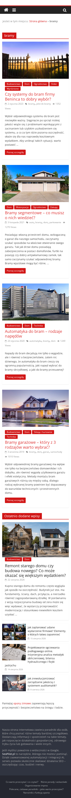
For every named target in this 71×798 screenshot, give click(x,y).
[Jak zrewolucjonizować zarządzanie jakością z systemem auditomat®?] (14, 677)
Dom (27, 83)
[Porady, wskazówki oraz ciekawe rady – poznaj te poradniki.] (6, 10)
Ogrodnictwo (40, 83)
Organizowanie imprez (36, 785)
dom (45, 222)
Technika (38, 325)
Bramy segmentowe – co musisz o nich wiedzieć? (34, 215)
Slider (54, 83)
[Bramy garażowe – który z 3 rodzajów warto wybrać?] (35, 392)
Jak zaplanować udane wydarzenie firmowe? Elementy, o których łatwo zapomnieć (47, 631)
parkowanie (55, 222)
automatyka (35, 340)
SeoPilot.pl (8, 754)
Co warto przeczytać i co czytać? (22, 781)
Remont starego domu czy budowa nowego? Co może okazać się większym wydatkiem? (35, 570)
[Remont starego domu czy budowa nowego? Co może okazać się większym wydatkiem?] (35, 524)
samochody (56, 451)
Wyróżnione (13, 88)
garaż (46, 451)
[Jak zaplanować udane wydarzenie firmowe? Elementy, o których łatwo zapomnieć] (14, 625)
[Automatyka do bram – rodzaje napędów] (35, 286)
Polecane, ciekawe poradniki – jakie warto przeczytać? (36, 789)
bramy (31, 103)
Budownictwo (13, 83)
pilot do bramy (43, 103)
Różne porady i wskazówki (54, 781)
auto (31, 222)
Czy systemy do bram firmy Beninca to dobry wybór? (30, 96)
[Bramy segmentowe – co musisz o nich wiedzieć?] (35, 167)
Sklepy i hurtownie (43, 432)
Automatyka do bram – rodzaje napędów (33, 333)
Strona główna (38, 21)
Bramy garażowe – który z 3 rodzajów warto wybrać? (30, 444)
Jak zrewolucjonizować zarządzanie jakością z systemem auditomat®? (42, 682)
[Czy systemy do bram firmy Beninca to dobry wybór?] (35, 44)
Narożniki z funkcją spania (36, 792)
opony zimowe (22, 703)
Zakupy (54, 207)
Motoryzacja (22, 207)
